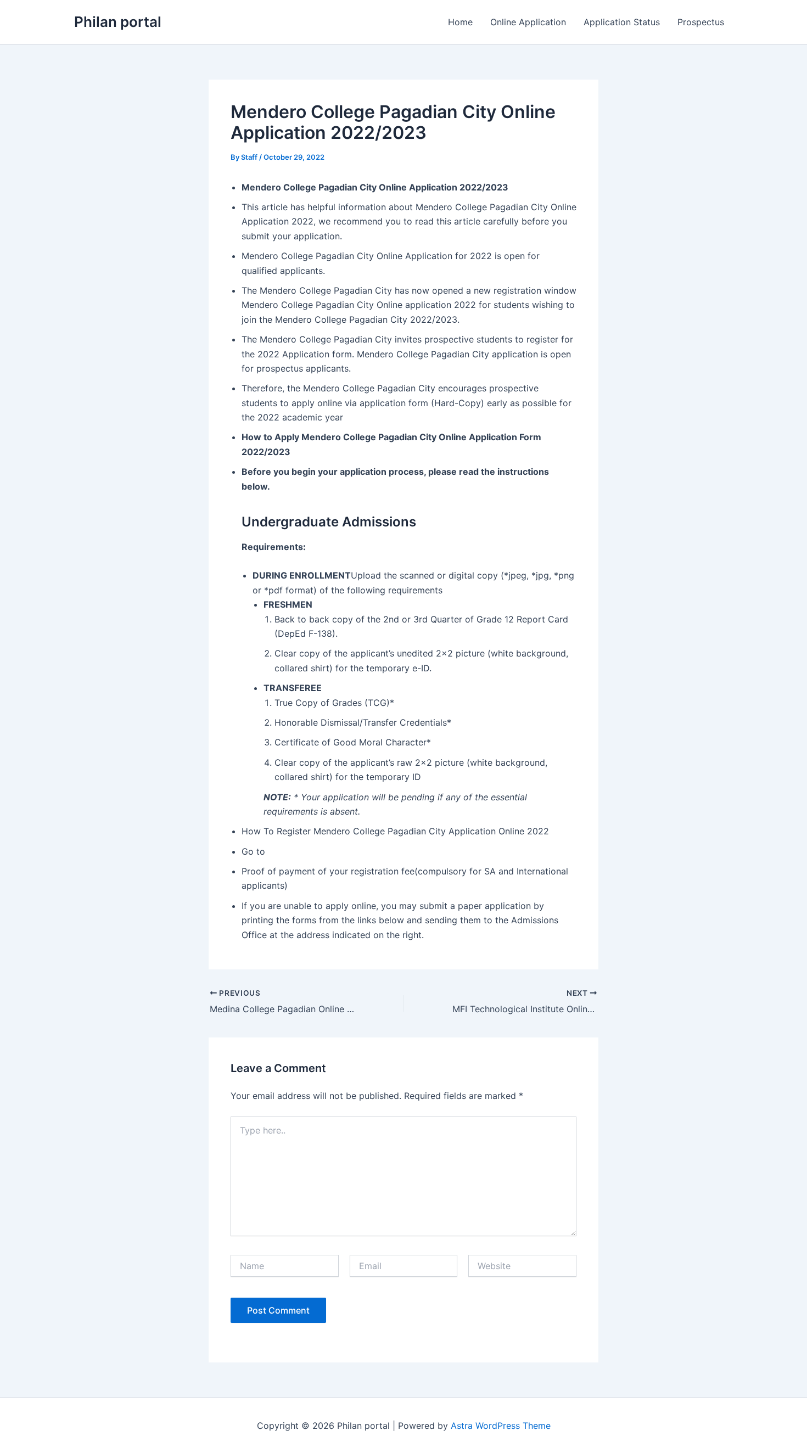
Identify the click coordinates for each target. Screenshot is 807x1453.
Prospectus (700, 21)
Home (460, 21)
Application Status (622, 21)
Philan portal (117, 21)
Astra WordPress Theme (501, 1425)
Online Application (528, 21)
